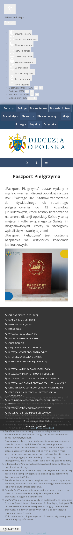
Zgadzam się (11, 529)
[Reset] (7, 23)
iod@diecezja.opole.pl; (42, 427)
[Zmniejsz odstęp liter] (29, 98)
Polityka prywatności (36, 533)
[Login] (37, 162)
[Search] (27, 162)
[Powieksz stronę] (41, 88)
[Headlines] (36, 143)
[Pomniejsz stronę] (36, 88)
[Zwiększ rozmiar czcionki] (32, 91)
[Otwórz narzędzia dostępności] (10, 9)
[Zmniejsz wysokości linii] (32, 94)
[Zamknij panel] (13, 23)
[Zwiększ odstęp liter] (34, 98)
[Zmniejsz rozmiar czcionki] (27, 91)
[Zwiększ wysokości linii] (37, 94)
